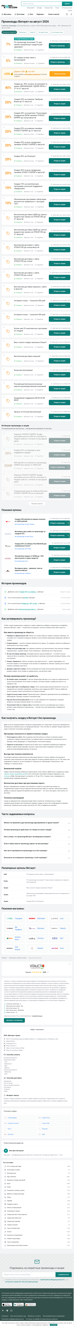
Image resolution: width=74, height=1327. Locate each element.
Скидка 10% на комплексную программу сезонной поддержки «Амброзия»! (28, 186)
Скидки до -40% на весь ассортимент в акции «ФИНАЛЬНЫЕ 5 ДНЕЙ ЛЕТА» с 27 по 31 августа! (30, 86)
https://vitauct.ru (11, 1055)
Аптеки (7, 776)
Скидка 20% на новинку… (28, 592)
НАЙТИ (67, 4)
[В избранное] (4, 38)
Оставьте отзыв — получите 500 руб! (29, 301)
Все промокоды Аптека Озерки (24, 524)
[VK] (3, 1320)
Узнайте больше (37, 1025)
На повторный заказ (57, 32)
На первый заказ (43, 32)
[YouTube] (11, 1320)
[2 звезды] (34, 979)
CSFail (70, 10)
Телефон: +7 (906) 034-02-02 (21, 1309)
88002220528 (10, 1050)
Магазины (7, 14)
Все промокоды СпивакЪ (23, 573)
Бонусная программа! (23, 370)
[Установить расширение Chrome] (30, 1314)
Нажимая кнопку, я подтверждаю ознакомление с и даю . (36, 1290)
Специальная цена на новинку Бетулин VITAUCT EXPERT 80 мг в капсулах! (30, 492)
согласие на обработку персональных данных (20, 1291)
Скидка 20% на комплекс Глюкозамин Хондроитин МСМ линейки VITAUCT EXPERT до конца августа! (30, 115)
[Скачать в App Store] (7, 1314)
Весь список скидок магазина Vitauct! (30, 342)
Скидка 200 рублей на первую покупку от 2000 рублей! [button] (30, 520)
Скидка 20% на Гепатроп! (24, 156)
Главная (4, 965)
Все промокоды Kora (21, 561)
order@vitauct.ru (11, 1053)
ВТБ (26, 774)
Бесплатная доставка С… (28, 609)
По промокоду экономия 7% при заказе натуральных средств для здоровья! (28, 44)
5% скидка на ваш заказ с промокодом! (25, 58)
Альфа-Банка (18, 774)
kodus (26, 598)
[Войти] (71, 14)
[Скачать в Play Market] (18, 1314)
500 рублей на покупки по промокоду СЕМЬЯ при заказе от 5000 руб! (30, 464)
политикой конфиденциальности (52, 1289)
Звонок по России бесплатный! (27, 412)
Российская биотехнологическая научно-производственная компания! (30, 385)
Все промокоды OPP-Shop (23, 549)
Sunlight (39, 8)
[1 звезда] (32, 979)
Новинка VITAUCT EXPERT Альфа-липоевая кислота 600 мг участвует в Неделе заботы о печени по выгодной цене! (30, 437)
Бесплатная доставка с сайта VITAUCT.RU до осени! (26, 260)
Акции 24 (32, 32)
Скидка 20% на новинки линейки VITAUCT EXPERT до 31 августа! (28, 129)
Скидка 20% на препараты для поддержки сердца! (27, 451)
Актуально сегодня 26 (9, 32)
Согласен (53, 1325)
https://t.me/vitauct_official (14, 1059)
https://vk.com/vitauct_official (15, 1057)
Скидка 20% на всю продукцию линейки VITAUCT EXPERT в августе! (29, 143)
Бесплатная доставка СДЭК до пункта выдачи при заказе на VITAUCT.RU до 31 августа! (30, 216)
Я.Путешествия (67, 8)
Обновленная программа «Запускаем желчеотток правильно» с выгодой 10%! (30, 201)
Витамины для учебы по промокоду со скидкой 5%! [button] (30, 533)
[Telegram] (7, 1320)
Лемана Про (49, 8)
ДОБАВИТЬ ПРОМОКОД (14, 1029)
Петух (57, 8)
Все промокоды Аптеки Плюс (24, 536)
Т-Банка (6, 774)
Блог (31, 14)
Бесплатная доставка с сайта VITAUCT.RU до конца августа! (26, 246)
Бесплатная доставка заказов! (27, 356)
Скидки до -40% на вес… (29, 603)
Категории (20, 14)
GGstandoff (30, 8)
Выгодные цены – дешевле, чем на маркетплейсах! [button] (28, 569)
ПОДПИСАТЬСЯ (63, 1284)
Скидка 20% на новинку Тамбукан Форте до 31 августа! (28, 100)
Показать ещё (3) (37, 503)
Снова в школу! (53, 14)
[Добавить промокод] (67, 14)
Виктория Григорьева (16, 1160)
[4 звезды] (38, 979)
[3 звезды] (36, 979)
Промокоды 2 (23, 32)
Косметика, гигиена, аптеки (17, 965)
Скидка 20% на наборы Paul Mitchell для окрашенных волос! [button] (31, 545)
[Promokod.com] (9, 6)
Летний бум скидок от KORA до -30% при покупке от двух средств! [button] (29, 557)
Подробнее (40, 50)
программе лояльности (32, 74)
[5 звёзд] (40, 979)
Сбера (12, 774)
